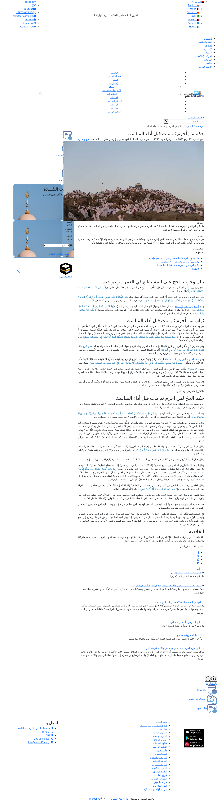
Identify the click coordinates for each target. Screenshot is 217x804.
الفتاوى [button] (189, 126)
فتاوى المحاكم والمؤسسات (153, 725)
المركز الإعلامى (159, 761)
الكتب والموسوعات (111, 90)
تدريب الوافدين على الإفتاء (154, 789)
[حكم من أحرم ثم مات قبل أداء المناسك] (198, 552)
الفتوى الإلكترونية (158, 757)
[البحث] (40, 93)
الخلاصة (195, 268)
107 (48, 735)
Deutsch (192, 12)
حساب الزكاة (160, 739)
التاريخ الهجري (160, 771)
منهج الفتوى (161, 722)
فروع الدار (162, 775)
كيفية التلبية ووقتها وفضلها (189, 635)
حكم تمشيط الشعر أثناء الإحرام (186, 572)
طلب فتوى (161, 750)
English (192, 5)
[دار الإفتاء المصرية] (194, 93)
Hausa (193, 26)
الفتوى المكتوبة (159, 768)
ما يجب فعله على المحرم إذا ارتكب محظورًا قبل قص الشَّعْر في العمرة (167, 585)
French (193, 8)
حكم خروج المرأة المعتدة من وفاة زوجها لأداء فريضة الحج (174, 648)
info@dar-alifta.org (38, 742)
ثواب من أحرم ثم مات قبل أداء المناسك (180, 261)
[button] (68, 270)
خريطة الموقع (160, 782)
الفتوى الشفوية (159, 764)
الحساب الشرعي (158, 778)
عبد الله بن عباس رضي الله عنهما (182, 359)
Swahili (192, 23)
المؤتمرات (112, 94)
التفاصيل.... (198, 248)
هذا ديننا (163, 729)
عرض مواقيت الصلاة (59, 254)
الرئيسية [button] (200, 126)
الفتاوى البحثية (160, 732)
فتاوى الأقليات (160, 743)
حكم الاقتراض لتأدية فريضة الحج (186, 622)
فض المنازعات (159, 785)
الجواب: (200, 235)
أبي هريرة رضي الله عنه (187, 306)
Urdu (193, 16)
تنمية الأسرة (161, 753)
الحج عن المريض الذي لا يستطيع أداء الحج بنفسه (178, 602)
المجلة (112, 86)
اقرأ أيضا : (199, 569)
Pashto (192, 19)
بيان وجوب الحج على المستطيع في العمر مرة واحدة (174, 258)
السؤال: (200, 222)
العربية (198, 1)
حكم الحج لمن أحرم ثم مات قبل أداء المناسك (177, 265)
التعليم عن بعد (160, 746)
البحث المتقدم (195, 117)
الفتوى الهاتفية (160, 736)
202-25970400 (41, 738)
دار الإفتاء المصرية (119, 798)
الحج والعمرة (84, 139)
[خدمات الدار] (211, 679)
